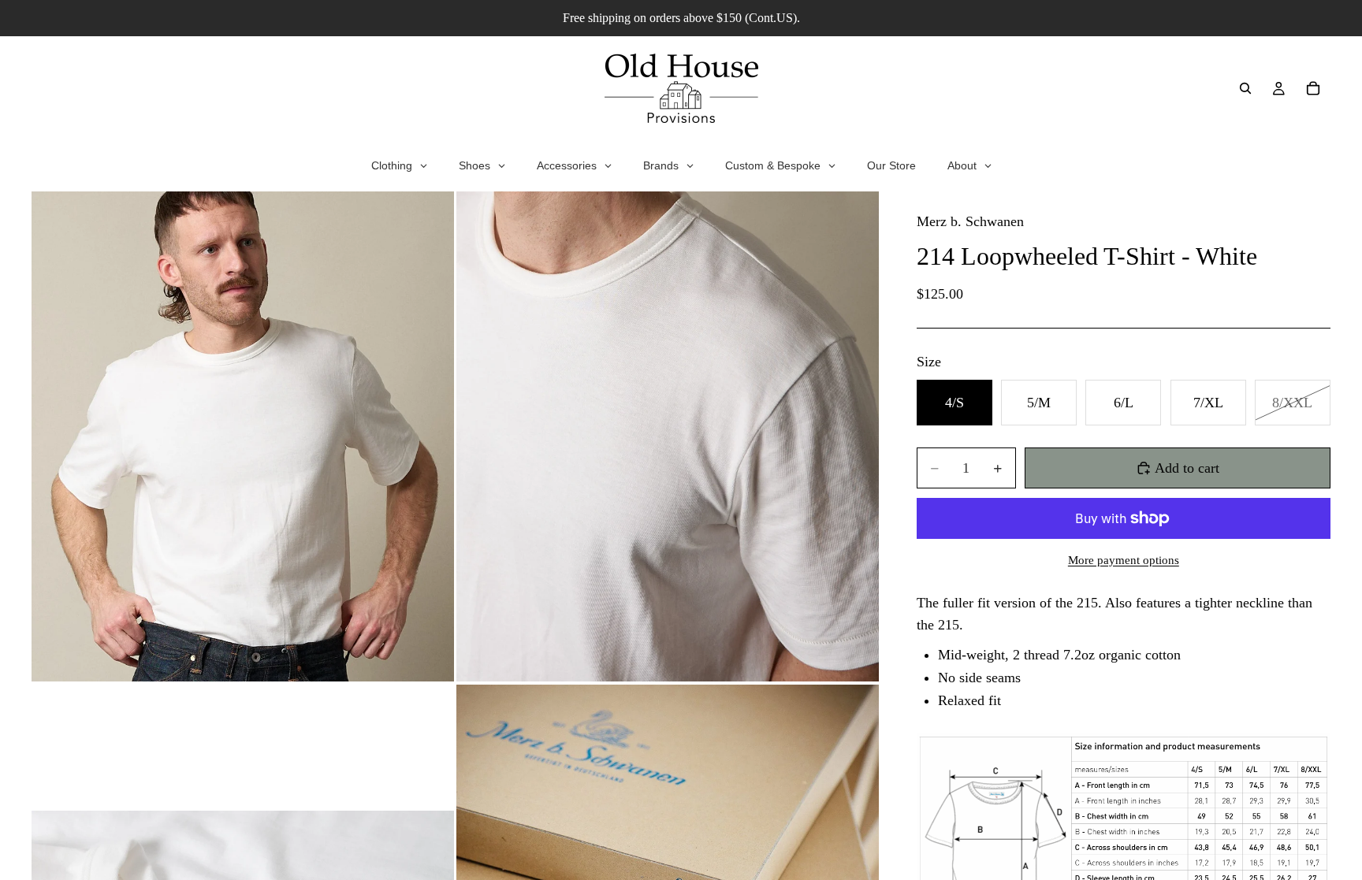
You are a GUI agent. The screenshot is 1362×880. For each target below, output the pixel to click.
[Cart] (1313, 88)
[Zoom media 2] (667, 436)
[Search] (1245, 88)
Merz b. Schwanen (970, 221)
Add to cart (1187, 468)
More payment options (1123, 560)
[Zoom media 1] (243, 436)
